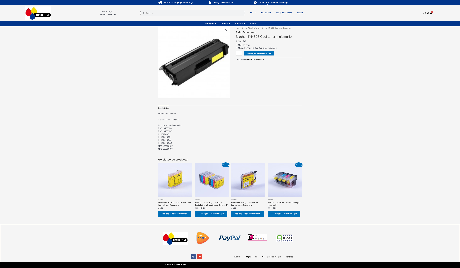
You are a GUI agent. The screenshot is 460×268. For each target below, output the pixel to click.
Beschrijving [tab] (163, 108)
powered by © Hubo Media (174, 264)
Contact (300, 13)
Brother (245, 28)
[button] (226, 30)
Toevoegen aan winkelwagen (259, 53)
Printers (239, 23)
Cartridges (209, 23)
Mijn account (266, 13)
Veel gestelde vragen (284, 13)
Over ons (253, 13)
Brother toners (254, 28)
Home (238, 28)
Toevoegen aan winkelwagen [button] (174, 214)
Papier (253, 23)
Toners (224, 23)
